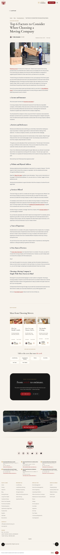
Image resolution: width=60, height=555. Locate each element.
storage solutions (43, 209)
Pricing (3, 487)
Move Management (36, 484)
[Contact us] (57, 544)
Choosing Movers (20, 18)
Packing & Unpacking (20, 489)
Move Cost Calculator (6, 501)
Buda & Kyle (52, 494)
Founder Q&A (4, 510)
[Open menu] (57, 2)
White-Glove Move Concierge (38, 494)
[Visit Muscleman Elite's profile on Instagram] (23, 453)
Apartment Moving (20, 499)
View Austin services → (7, 467)
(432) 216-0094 (27, 474)
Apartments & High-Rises (7, 508)
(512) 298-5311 (7, 465)
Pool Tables (25, 362)
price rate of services (17, 252)
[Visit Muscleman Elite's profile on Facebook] (19, 453)
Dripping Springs (53, 487)
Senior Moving (19, 496)
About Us (3, 489)
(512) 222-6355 (46, 465)
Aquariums (34, 508)
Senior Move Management (37, 487)
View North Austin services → (48, 473)
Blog (15, 18)
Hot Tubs (14, 362)
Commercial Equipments (37, 515)
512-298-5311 (35, 393)
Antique (33, 501)
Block (52, 552)
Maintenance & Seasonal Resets (39, 496)
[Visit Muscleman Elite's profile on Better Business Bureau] (36, 453)
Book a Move (4, 517)
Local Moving (14, 357)
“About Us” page (18, 175)
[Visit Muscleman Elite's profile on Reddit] (32, 453)
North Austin (52, 496)
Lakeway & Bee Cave (54, 489)
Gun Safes (45, 357)
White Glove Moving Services (22, 494)
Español (3, 513)
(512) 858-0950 (7, 471)
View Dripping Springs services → (10, 473)
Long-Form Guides (5, 496)
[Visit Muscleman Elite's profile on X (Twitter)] (28, 453)
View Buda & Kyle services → (47, 467)
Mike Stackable (16, 37)
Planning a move (14, 68)
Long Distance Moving (25, 358)
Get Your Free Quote (29, 427)
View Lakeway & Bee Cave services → (30, 467)
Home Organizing (35, 489)
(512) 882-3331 (46, 471)
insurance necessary (29, 101)
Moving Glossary (5, 494)
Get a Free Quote (26, 393)
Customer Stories (5, 499)
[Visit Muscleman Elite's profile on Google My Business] (41, 453)
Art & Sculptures (35, 503)
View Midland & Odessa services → (29, 475)
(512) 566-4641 (27, 465)
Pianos (35, 357)
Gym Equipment (35, 517)
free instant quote (18, 292)
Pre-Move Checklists (6, 503)
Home (11, 18)
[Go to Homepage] (4, 3)
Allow (57, 552)
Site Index (3, 515)
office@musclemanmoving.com (8, 523)
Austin (51, 484)
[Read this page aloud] (3, 544)
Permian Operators (5, 506)
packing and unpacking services (36, 204)
